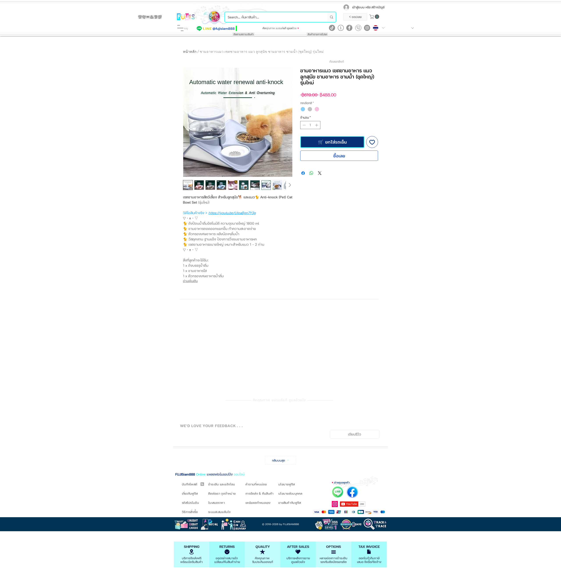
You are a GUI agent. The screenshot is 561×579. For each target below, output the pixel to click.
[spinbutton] (310, 125)
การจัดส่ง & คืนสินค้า (259, 493)
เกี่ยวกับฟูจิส (190, 493)
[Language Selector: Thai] (379, 28)
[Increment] (317, 125)
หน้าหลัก (190, 52)
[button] (180, 28)
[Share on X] (319, 173)
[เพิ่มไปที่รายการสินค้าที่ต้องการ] (372, 142)
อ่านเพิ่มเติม (190, 281)
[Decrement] (303, 125)
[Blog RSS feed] (202, 484)
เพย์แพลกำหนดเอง (258, 503)
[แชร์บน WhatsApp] (311, 173)
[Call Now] (358, 28)
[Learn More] (341, 28)
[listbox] (402, 28)
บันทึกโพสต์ (189, 484)
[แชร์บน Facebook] (303, 173)
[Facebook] (349, 28)
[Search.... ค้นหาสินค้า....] (331, 17)
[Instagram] (367, 28)
